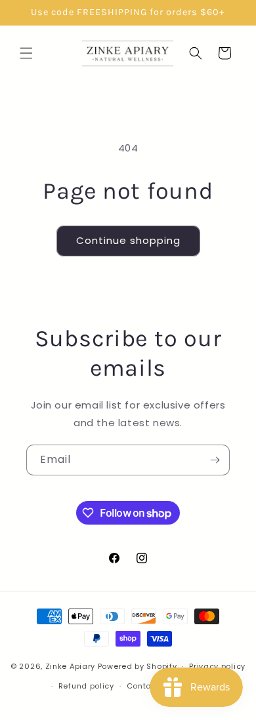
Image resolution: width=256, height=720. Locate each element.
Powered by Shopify (137, 666)
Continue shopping (128, 240)
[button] (26, 53)
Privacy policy (217, 666)
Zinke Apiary (70, 666)
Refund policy (86, 686)
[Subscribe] (214, 460)
